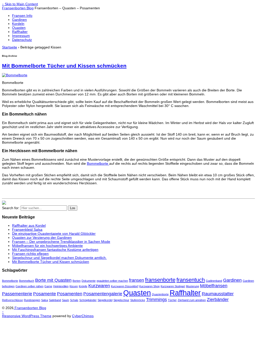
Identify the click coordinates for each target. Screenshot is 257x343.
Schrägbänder (88, 300)
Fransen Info (22, 16)
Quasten (19, 28)
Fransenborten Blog (18, 8)
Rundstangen (32, 300)
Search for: (11, 208)
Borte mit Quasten (53, 280)
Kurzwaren (99, 285)
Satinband (55, 300)
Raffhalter (20, 32)
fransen (136, 280)
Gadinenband (214, 280)
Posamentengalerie (102, 293)
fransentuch (190, 280)
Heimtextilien (61, 286)
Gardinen (19, 20)
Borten (77, 280)
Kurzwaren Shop (149, 286)
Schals (74, 300)
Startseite (9, 47)
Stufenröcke (137, 300)
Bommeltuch (26, 280)
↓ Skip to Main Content (20, 4)
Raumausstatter (218, 293)
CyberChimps (83, 316)
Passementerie (17, 293)
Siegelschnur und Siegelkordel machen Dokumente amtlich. (59, 258)
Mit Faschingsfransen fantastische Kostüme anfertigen (55, 250)
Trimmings (156, 299)
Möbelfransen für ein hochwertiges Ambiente (47, 246)
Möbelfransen (213, 285)
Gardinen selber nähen (29, 286)
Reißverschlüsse (12, 300)
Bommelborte (98, 163)
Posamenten (69, 293)
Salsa (44, 300)
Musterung (192, 286)
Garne (48, 286)
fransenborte (160, 280)
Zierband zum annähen (192, 300)
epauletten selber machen (112, 280)
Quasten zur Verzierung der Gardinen (42, 238)
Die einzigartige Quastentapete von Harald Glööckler (54, 234)
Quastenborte (160, 294)
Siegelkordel (105, 300)
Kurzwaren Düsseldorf (124, 286)
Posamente (44, 293)
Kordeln (18, 24)
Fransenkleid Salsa (27, 229)
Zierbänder (218, 299)
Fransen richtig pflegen (30, 254)
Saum (65, 300)
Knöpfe (83, 286)
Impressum (21, 36)
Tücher (172, 300)
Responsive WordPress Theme (26, 316)
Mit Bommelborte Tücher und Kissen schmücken (64, 66)
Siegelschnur (121, 300)
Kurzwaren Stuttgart (173, 286)
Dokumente (89, 280)
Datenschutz (22, 40)
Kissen (74, 286)
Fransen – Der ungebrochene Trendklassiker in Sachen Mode (61, 242)
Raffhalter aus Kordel (29, 225)
